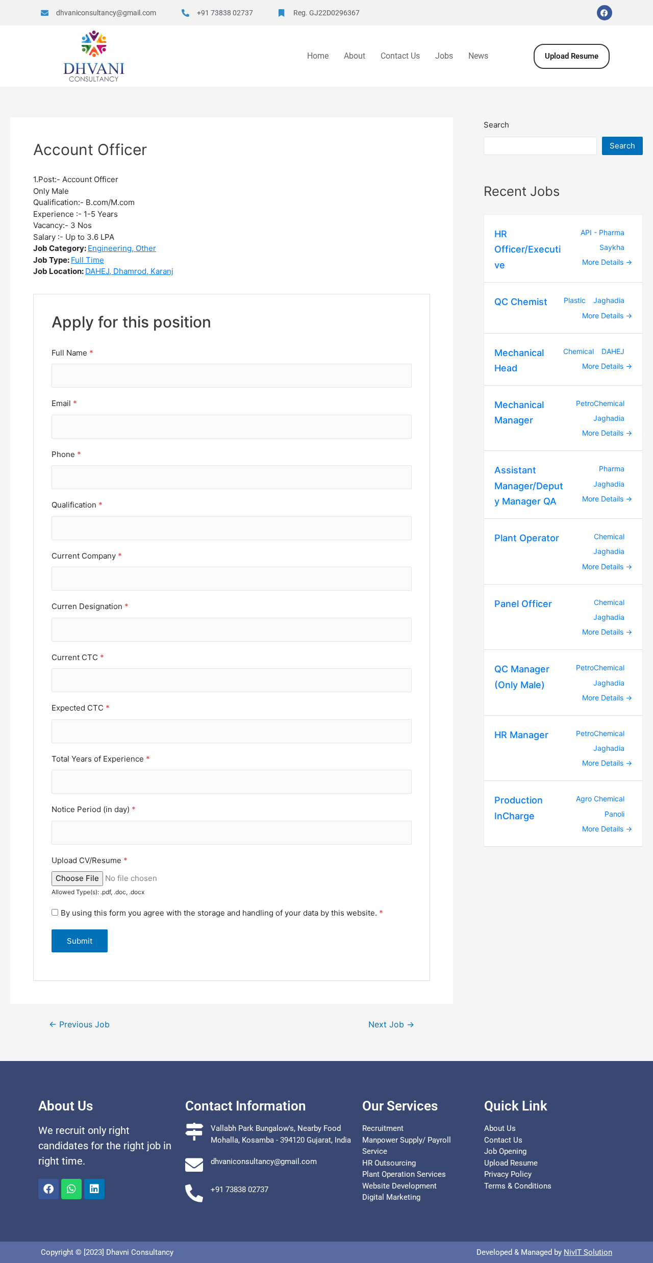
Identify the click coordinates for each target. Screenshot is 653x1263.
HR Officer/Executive (527, 249)
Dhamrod (129, 271)
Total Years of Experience (101, 759)
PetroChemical (600, 403)
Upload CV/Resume (90, 860)
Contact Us (400, 56)
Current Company (87, 556)
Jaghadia (608, 300)
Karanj (161, 271)
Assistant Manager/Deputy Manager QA (528, 486)
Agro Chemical (600, 798)
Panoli (614, 814)
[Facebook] (604, 12)
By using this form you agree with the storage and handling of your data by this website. (222, 913)
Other (146, 248)
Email (64, 403)
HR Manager (521, 734)
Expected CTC (81, 708)
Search (496, 125)
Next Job (391, 1025)
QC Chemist (520, 301)
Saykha (611, 247)
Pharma (611, 468)
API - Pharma (602, 232)
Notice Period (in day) (94, 809)
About (354, 56)
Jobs (444, 56)
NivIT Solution (588, 1252)
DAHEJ (97, 271)
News (478, 56)
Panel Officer (523, 603)
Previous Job (79, 1025)
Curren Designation (90, 606)
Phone (66, 454)
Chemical (578, 351)
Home (318, 56)
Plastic (575, 300)
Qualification (77, 505)
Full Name (72, 353)
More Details (603, 262)
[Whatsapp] (71, 1189)
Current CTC (78, 657)
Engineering (110, 248)
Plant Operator (526, 538)
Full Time (87, 260)
